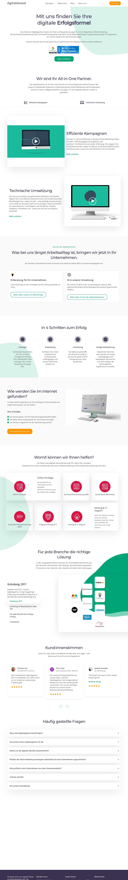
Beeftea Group (95, 681)
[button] (36, 141)
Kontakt (115, 3)
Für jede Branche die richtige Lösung (21, 615)
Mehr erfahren (72, 154)
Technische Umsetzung (95, 102)
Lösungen (49, 3)
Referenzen (62, 3)
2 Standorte (14, 622)
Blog (72, 3)
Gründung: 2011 (16, 601)
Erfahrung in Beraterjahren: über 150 (23, 607)
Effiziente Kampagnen (38, 102)
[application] (36, 141)
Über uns (82, 3)
